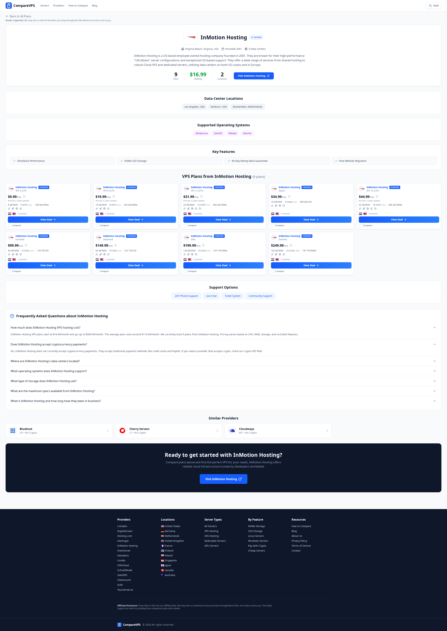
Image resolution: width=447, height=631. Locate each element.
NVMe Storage (256, 526)
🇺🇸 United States (170, 526)
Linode (121, 560)
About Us (297, 536)
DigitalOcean (125, 531)
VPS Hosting (211, 531)
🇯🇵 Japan (166, 565)
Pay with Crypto (257, 545)
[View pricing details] (24, 196)
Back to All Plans (20, 16)
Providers (58, 5)
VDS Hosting (211, 536)
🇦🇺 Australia (168, 575)
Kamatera (123, 555)
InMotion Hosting (127, 545)
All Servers (210, 526)
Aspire (282, 190)
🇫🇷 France (167, 545)
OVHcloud (123, 565)
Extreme (283, 239)
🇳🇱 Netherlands (170, 536)
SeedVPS (122, 575)
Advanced (108, 239)
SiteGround (124, 580)
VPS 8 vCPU (108, 190)
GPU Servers (211, 545)
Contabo (122, 526)
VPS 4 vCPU (21, 190)
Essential (20, 239)
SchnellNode (124, 570)
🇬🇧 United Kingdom (172, 540)
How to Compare (78, 5)
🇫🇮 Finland (167, 550)
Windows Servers (258, 540)
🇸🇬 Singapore (169, 560)
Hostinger (123, 540)
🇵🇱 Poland (167, 555)
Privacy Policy (299, 540)
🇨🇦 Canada (167, 570)
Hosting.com (124, 536)
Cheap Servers (256, 550)
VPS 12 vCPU (197, 190)
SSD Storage (255, 531)
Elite (193, 239)
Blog (94, 5)
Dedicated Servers (215, 540)
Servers (44, 5)
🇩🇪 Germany (168, 531)
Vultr (120, 584)
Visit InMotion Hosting (251, 75)
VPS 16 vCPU (373, 190)
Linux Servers (256, 536)
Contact (296, 550)
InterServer (124, 550)
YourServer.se (125, 589)
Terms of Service (301, 545)
